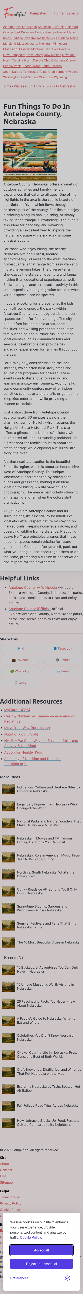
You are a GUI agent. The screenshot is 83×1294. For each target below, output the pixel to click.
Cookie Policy (30, 1237)
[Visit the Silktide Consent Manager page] (68, 1278)
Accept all (41, 1250)
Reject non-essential (41, 1263)
